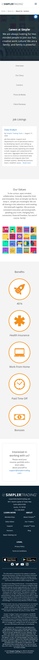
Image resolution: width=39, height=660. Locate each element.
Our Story (19, 75)
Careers (19, 85)
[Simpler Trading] (12, 4)
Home (3, 11)
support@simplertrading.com (19, 499)
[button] (35, 16)
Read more (27, 163)
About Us (11, 11)
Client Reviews (19, 104)
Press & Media (20, 94)
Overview (20, 65)
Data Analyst (10, 129)
